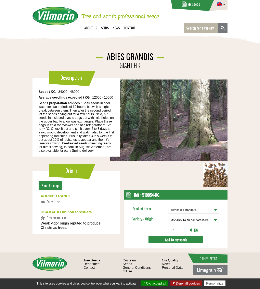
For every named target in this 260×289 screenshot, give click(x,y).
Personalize (214, 283)
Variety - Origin (142, 218)
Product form (141, 208)
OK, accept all (155, 283)
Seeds (105, 28)
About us (90, 28)
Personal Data (172, 267)
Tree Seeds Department (91, 262)
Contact (129, 28)
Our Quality (170, 260)
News (116, 28)
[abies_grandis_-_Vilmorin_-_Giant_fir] (139, 109)
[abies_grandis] (215, 186)
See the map (50, 185)
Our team (129, 260)
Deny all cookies (187, 283)
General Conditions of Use (137, 269)
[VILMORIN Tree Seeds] (55, 19)
